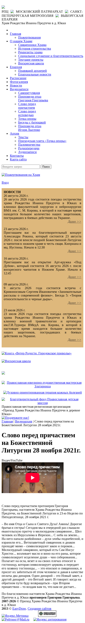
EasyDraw (19, 608)
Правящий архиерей (32, 70)
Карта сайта (18, 159)
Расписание (18, 78)
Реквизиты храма (30, 52)
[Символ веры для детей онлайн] (3, 373)
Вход (5, 182)
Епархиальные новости (34, 74)
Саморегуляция (29, 93)
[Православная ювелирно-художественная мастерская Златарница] (42, 386)
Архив (14, 133)
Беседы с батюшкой (32, 122)
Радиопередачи (28, 148)
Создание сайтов (39, 608)
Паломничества (29, 144)
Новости (16, 85)
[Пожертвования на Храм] (21, 174)
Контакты (17, 155)
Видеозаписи (19, 89)
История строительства (34, 48)
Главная (15, 34)
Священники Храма (32, 45)
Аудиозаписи (27, 152)
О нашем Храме (21, 41)
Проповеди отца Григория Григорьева (33, 98)
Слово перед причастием (27, 105)
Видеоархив (23, 421)
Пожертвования (29, 37)
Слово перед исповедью (27, 113)
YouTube (16, 460)
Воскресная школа (31, 63)
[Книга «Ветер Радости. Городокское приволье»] (37, 353)
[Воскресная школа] (16, 361)
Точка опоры (27, 118)
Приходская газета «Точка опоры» (42, 141)
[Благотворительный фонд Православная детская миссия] (42, 403)
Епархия (16, 67)
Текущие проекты (30, 59)
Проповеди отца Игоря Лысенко (29, 128)
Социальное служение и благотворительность (50, 56)
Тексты (23, 137)
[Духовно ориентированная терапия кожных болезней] (42, 392)
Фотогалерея (19, 82)
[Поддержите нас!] (15, 417)
